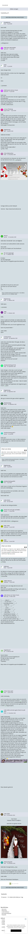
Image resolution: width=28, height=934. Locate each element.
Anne (5, 23)
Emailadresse (7, 22)
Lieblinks (3, 927)
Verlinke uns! (4, 921)
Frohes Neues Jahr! (8, 691)
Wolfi (5, 65)
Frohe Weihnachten (8, 153)
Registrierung (7, 129)
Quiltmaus (6, 566)
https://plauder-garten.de (7, 787)
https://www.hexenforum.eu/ (8, 623)
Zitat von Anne (6, 546)
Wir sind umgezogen (9, 253)
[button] (2, 2)
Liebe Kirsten (7, 500)
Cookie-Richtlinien (5, 912)
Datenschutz (4, 910)
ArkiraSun (6, 338)
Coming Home (7, 337)
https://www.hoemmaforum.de (13, 209)
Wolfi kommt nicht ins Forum (11, 90)
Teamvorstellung (5, 920)
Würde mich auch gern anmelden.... (12, 509)
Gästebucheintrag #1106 (10, 365)
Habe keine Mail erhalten (10, 47)
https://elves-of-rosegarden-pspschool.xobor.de (12, 261)
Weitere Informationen (16, 930)
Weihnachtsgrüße (8, 862)
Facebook (3, 922)
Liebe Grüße (7, 813)
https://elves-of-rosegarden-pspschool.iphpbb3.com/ (13, 664)
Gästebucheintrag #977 (9, 432)
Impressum (3, 909)
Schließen (26, 919)
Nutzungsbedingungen (6, 913)
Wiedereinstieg (7, 403)
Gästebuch (3, 924)
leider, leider (7, 525)
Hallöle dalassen (8, 580)
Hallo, (5, 311)
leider (5, 540)
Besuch (5, 235)
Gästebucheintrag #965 (9, 481)
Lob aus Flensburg (8, 109)
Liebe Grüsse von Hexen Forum (11, 595)
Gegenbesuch (7, 650)
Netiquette (3, 914)
